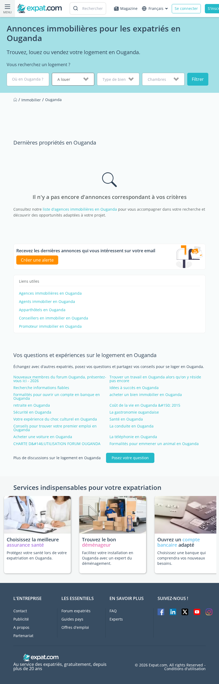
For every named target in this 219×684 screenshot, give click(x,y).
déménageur (96, 545)
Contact (20, 610)
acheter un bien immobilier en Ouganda (146, 395)
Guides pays (72, 619)
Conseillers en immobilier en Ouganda (53, 318)
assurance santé (25, 545)
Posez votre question (130, 457)
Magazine (129, 8)
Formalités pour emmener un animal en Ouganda (154, 444)
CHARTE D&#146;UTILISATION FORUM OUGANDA (56, 444)
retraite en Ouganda (31, 405)
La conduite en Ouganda (132, 426)
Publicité (21, 619)
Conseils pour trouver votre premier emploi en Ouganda (55, 428)
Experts (116, 619)
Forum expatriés (76, 610)
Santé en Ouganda (126, 419)
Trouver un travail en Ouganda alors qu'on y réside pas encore (155, 379)
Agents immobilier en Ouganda (47, 301)
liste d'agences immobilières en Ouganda (80, 209)
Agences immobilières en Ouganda (50, 293)
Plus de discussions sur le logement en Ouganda (57, 458)
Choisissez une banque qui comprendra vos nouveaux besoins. (181, 558)
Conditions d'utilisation (185, 669)
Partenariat (23, 635)
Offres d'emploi (75, 627)
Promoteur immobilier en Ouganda (50, 326)
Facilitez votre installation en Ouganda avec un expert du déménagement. (107, 558)
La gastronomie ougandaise (134, 412)
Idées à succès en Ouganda (134, 388)
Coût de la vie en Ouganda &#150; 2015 (145, 405)
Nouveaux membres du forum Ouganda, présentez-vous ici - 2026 (59, 379)
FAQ (113, 610)
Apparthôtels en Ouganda (42, 310)
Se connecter (186, 8)
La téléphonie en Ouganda (133, 437)
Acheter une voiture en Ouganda (42, 437)
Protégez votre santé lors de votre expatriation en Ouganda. (37, 555)
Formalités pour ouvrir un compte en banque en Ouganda (56, 396)
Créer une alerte (37, 260)
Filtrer (198, 79)
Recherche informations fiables (41, 388)
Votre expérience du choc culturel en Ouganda (55, 419)
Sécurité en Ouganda (32, 412)
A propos (21, 627)
